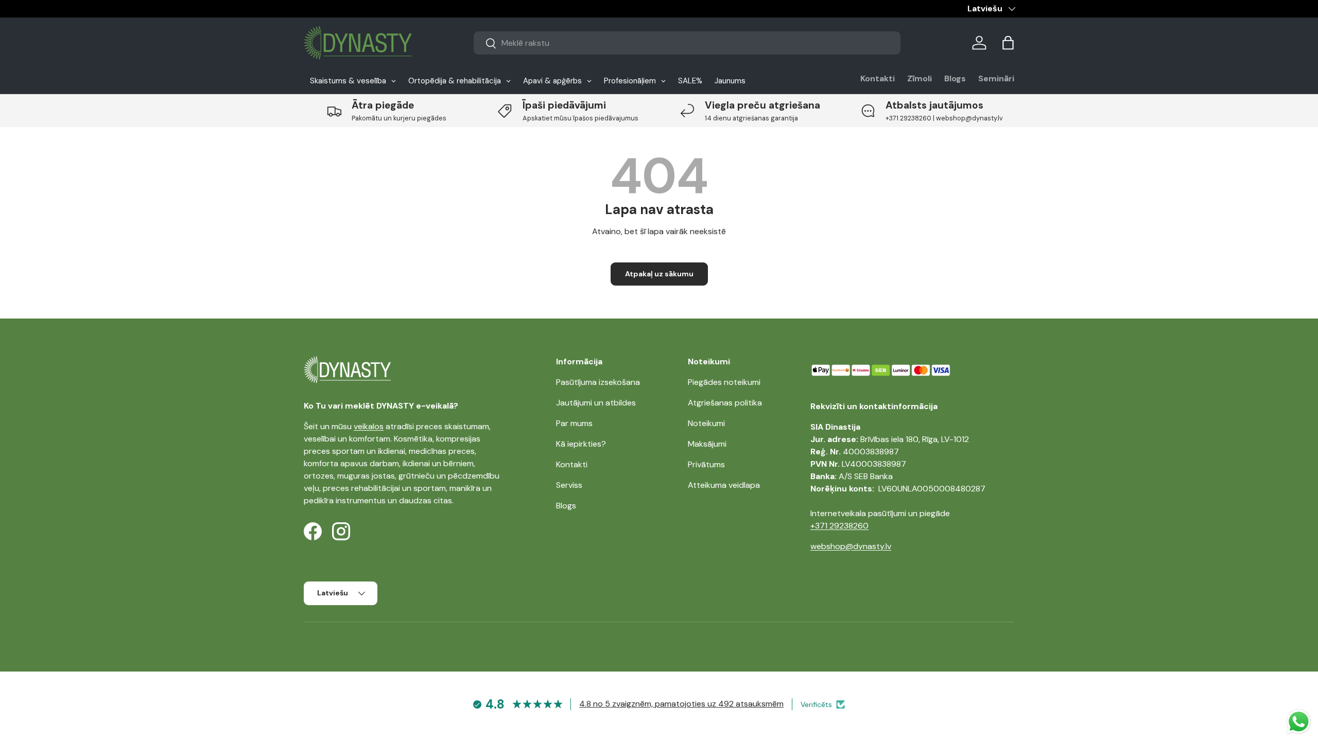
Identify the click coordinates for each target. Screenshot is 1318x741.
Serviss (569, 485)
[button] (1008, 42)
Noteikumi (706, 423)
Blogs (955, 78)
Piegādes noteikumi (724, 382)
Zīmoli (919, 78)
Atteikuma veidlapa (724, 485)
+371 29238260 (839, 525)
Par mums (574, 423)
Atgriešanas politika (725, 402)
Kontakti (877, 78)
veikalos (369, 426)
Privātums (706, 464)
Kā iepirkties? (581, 443)
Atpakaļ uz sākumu (659, 273)
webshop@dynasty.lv (850, 546)
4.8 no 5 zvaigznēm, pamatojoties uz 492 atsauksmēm (681, 703)
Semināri (996, 78)
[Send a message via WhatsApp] (1299, 722)
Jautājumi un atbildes (596, 402)
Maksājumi (707, 443)
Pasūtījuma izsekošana (598, 382)
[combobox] (687, 43)
